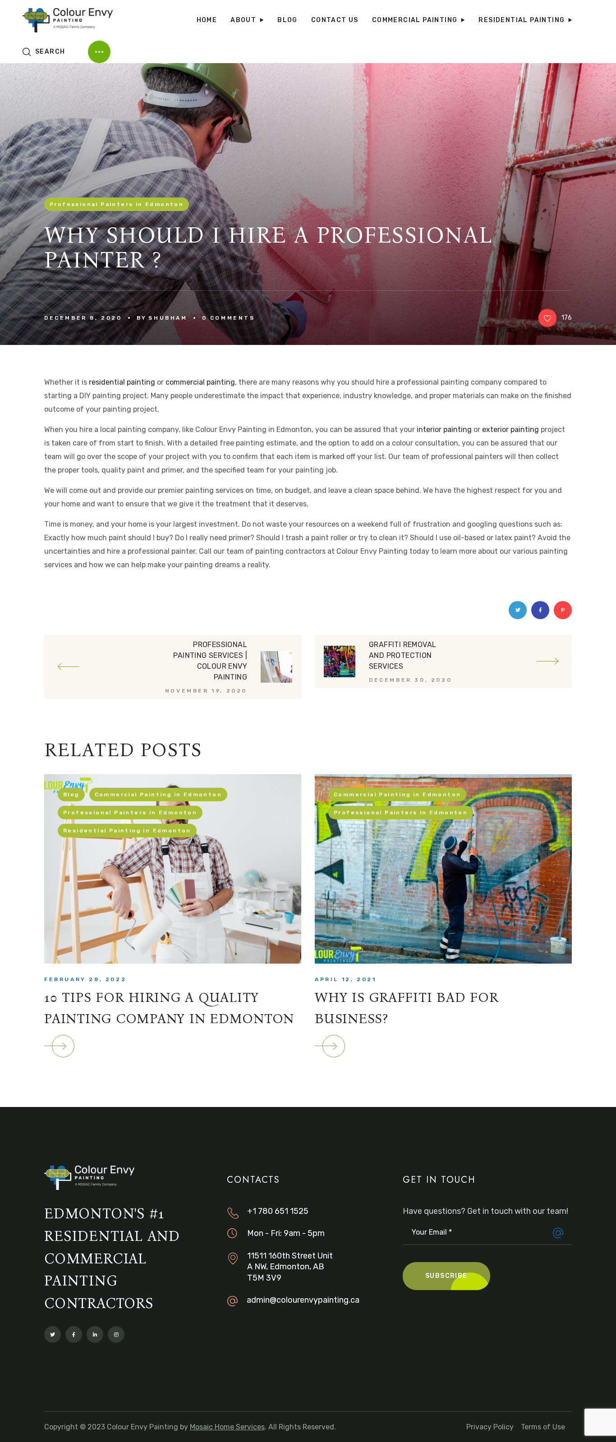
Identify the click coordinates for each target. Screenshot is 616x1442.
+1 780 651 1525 (277, 1211)
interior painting (444, 429)
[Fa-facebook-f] (73, 1334)
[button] (44, 52)
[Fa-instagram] (116, 1334)
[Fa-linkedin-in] (95, 1334)
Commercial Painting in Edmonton (158, 794)
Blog (71, 794)
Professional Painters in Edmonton (117, 204)
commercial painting (200, 382)
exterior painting (510, 429)
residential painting (122, 382)
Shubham (167, 318)
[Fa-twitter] (52, 1334)
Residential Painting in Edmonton (127, 830)
